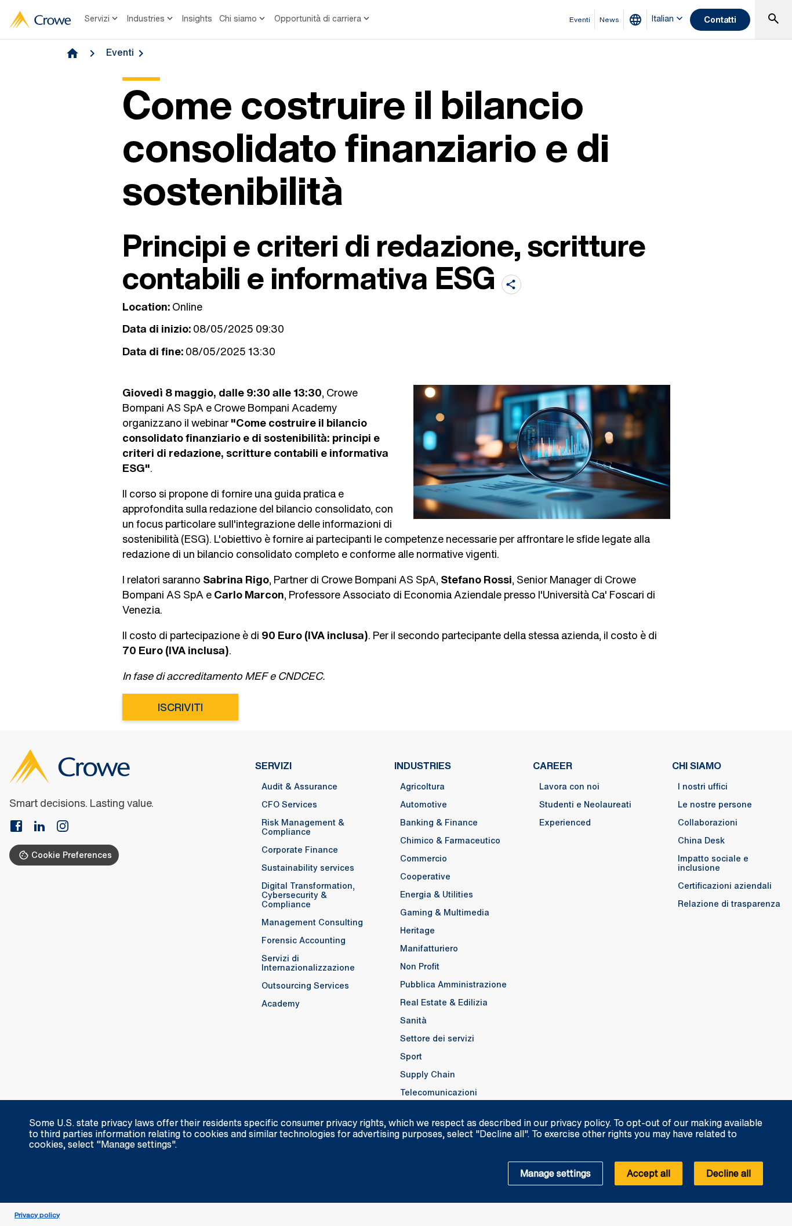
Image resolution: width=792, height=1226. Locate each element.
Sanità (413, 1020)
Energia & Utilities (436, 894)
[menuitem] (102, 19)
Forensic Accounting (303, 940)
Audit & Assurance (299, 786)
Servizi (97, 18)
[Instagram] (63, 827)
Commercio (423, 858)
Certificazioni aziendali (725, 885)
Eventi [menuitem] (579, 19)
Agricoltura (422, 786)
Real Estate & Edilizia (444, 1002)
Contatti (720, 19)
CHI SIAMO (696, 766)
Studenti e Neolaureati (585, 804)
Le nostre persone (715, 804)
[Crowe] (40, 19)
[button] (776, 1106)
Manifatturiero (429, 948)
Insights (197, 18)
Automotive (423, 804)
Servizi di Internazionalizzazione (308, 963)
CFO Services (289, 804)
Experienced (565, 822)
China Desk (701, 840)
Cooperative (425, 876)
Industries (146, 18)
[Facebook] (20, 827)
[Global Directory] (637, 19)
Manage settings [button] (555, 1173)
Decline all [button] (728, 1173)
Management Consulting (312, 922)
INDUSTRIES (422, 766)
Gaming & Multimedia (444, 912)
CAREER (552, 766)
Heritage (417, 930)
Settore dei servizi (437, 1038)
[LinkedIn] (44, 827)
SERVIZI (273, 766)
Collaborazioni (707, 822)
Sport (411, 1056)
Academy (280, 1003)
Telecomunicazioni (438, 1092)
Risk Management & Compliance (302, 827)
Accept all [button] (648, 1173)
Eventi (120, 52)
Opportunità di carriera (317, 18)
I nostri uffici (703, 786)
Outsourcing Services (305, 985)
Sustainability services (307, 867)
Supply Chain (427, 1074)
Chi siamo (238, 18)
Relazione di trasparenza (729, 903)
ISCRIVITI (180, 707)
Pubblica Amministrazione (453, 984)
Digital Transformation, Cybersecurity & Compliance (308, 895)
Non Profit (419, 966)
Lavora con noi (569, 786)
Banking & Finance (439, 822)
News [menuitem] (609, 19)
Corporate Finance (299, 849)
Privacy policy (37, 1215)
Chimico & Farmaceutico (450, 840)
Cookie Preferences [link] (71, 855)
